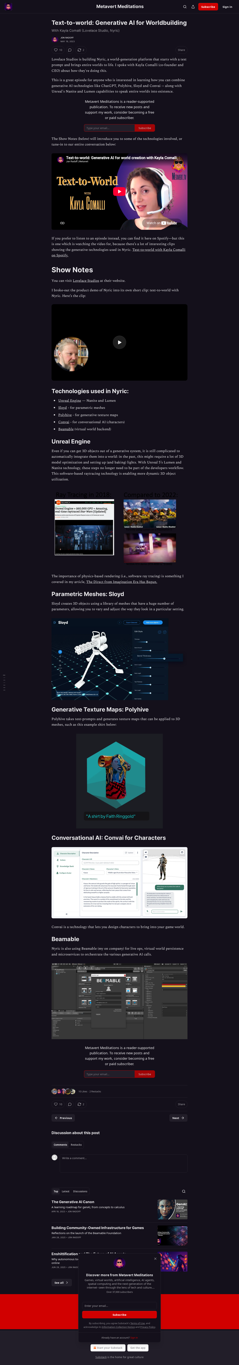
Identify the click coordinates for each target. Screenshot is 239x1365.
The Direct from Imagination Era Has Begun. (121, 582)
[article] (119, 1209)
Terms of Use (137, 1323)
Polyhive (65, 415)
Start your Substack (109, 1348)
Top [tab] (56, 1191)
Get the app (137, 1348)
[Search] (185, 6)
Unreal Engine (69, 400)
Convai (63, 422)
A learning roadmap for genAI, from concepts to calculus (88, 1207)
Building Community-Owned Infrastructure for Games (98, 1228)
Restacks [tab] (76, 1144)
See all (59, 1282)
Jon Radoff (67, 37)
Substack (101, 1357)
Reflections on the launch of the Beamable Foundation (86, 1233)
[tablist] (68, 1144)
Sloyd (62, 407)
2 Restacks (95, 1091)
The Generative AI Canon (73, 1202)
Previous (66, 1118)
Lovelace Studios (86, 280)
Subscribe (208, 7)
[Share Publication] (193, 6)
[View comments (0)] (70, 50)
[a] (119, 342)
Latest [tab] (65, 1191)
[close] (155, 1259)
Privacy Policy (147, 1327)
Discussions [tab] (80, 1191)
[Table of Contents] (4, 682)
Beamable (66, 429)
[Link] (46, 270)
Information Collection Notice (118, 1327)
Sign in (227, 7)
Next (175, 1118)
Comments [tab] (60, 1144)
